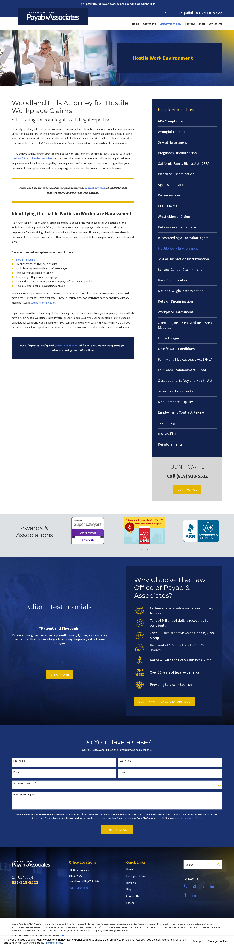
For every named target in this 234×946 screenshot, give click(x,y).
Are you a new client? (24, 783)
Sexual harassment (26, 259)
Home (129, 869)
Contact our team (95, 188)
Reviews (131, 882)
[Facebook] (185, 895)
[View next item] (147, 550)
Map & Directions (78, 887)
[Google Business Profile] (212, 886)
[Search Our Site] (218, 864)
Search (189, 864)
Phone (16, 772)
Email (122, 772)
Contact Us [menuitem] (215, 23)
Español (130, 903)
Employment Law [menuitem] (170, 23)
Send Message (117, 830)
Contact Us (187, 489)
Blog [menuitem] (202, 23)
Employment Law (136, 876)
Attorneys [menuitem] (149, 23)
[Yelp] (185, 886)
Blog (128, 889)
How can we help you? (25, 794)
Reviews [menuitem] (190, 23)
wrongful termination (43, 302)
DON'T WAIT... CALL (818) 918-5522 (164, 701)
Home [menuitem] (135, 23)
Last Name (125, 760)
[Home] (53, 16)
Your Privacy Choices (49, 935)
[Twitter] (203, 886)
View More (59, 674)
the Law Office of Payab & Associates (33, 158)
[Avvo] (194, 886)
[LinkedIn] (194, 895)
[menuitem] (187, 121)
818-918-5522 (209, 13)
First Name (19, 760)
